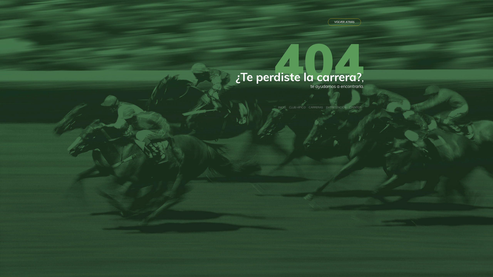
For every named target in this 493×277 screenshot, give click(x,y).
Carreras (316, 107)
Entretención (336, 107)
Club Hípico (297, 107)
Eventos (355, 107)
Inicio (282, 107)
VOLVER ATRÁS (344, 22)
